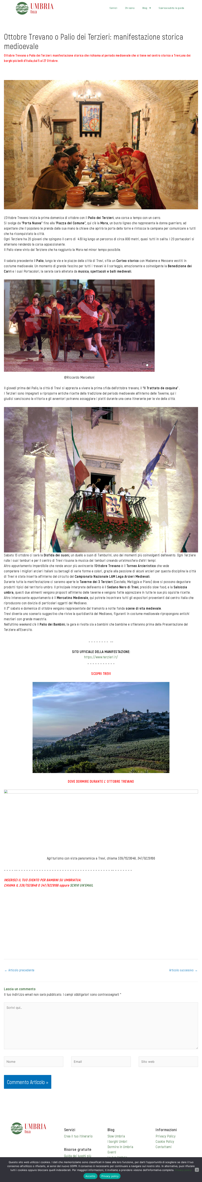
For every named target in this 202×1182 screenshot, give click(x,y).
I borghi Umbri (117, 1141)
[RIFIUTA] (197, 1170)
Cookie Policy (165, 1141)
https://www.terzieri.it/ (101, 657)
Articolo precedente (19, 970)
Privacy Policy (165, 1136)
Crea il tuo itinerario (78, 1136)
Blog (144, 7)
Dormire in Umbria (120, 1147)
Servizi (113, 7)
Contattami (164, 1147)
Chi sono (130, 7)
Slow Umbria (116, 1136)
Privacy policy (183, 1170)
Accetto (90, 1176)
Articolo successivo (183, 970)
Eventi (112, 1152)
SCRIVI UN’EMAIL (81, 885)
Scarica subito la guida (171, 7)
